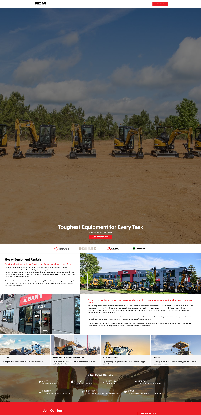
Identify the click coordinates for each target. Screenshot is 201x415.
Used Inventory (81, 4)
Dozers (157, 358)
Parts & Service (93, 4)
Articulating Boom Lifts (13, 358)
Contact (127, 4)
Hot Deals (107, 358)
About (119, 4)
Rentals (112, 4)
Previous (1, 350)
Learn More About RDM (100, 237)
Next (200, 350)
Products (70, 4)
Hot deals (105, 4)
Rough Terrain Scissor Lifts (64, 358)
